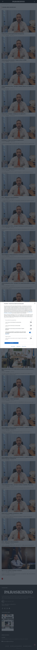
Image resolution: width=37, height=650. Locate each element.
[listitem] (18, 320)
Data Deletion (13, 346)
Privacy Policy (24, 346)
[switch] (30, 322)
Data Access (18, 346)
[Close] (35, 304)
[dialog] (18, 325)
